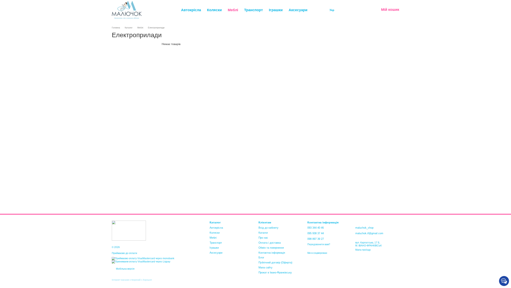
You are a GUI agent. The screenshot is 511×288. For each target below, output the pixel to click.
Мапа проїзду (363, 249)
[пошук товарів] (318, 10)
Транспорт (253, 10)
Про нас (263, 237)
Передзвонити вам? (318, 244)
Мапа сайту (265, 267)
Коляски (214, 10)
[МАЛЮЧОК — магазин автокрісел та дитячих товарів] (129, 230)
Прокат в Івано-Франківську (275, 272)
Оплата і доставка (269, 242)
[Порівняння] (345, 10)
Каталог (263, 232)
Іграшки (276, 10)
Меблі (233, 10)
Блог (261, 257)
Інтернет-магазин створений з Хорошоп (132, 280)
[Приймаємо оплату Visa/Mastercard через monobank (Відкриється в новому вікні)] (143, 258)
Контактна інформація (271, 252)
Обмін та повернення (271, 247)
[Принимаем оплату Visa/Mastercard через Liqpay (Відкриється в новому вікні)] (141, 261)
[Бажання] (355, 10)
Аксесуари (298, 10)
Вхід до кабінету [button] (268, 227)
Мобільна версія (125, 268)
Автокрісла (191, 10)
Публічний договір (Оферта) (275, 262)
